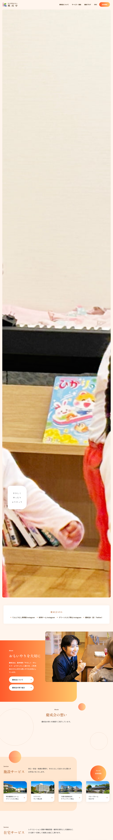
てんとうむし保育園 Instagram (23, 617)
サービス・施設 (76, 4)
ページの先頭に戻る (108, 830)
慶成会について (64, 4)
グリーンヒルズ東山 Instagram (70, 617)
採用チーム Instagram (47, 617)
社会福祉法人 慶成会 (10, 4)
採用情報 (104, 4)
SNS (95, 4)
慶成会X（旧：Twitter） (94, 617)
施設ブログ (87, 4)
